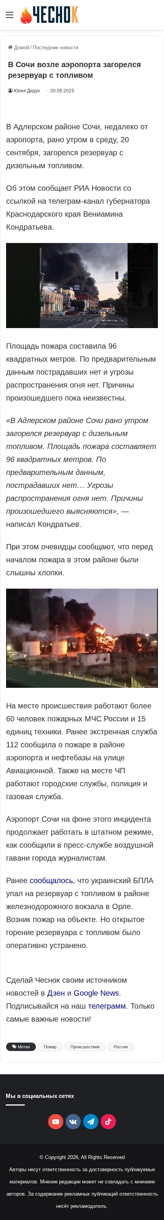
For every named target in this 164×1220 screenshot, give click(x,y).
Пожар (50, 1047)
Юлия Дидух (27, 90)
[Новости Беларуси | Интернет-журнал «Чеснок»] (49, 14)
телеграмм (107, 1006)
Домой (21, 47)
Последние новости (55, 47)
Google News (96, 993)
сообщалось (51, 880)
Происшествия (85, 1047)
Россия (121, 1047)
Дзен (56, 993)
